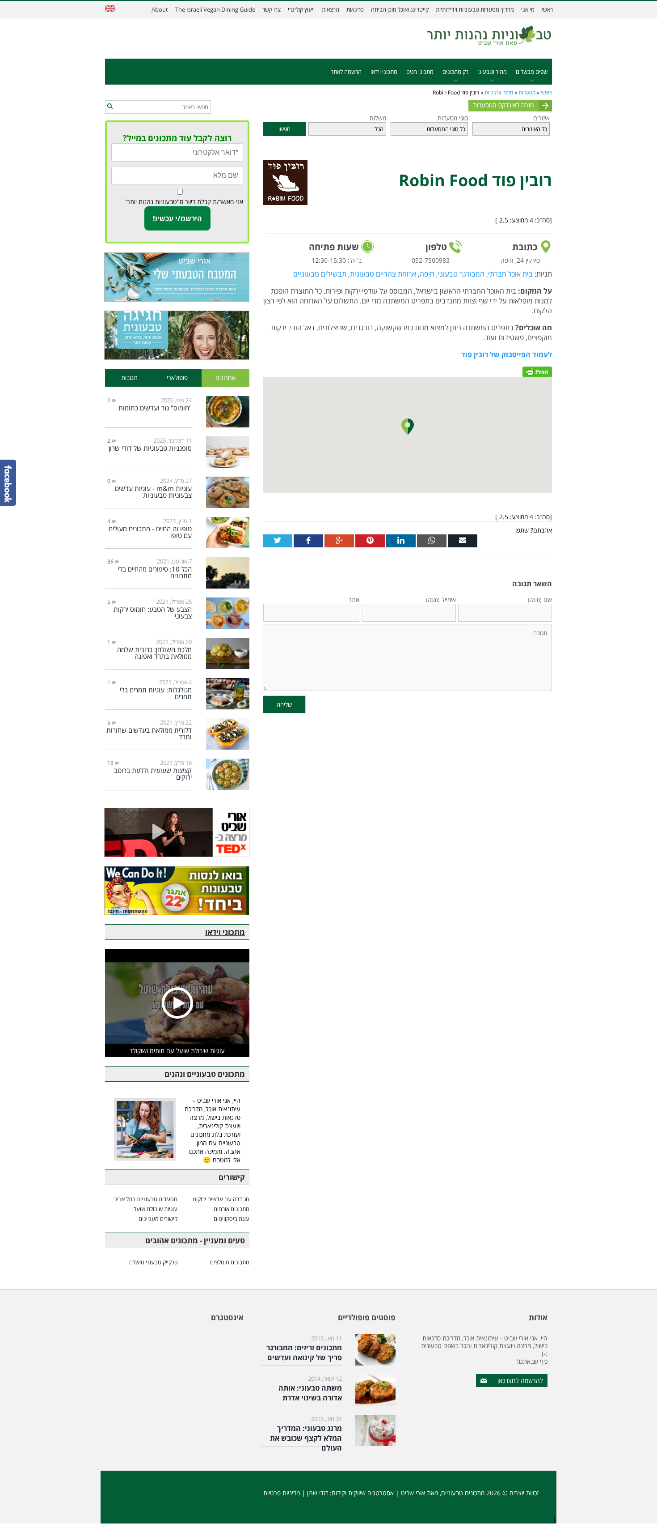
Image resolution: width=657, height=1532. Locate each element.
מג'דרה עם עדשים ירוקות (221, 1199)
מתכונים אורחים (231, 1209)
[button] (110, 106)
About (160, 9)
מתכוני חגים (420, 72)
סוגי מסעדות (453, 118)
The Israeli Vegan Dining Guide (215, 9)
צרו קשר (271, 9)
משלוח (378, 118)
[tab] (226, 378)
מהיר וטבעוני (492, 72)
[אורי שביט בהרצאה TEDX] (177, 832)
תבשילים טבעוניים (319, 274)
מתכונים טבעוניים (462, 1493)
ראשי (547, 9)
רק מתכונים (455, 72)
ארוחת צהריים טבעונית (383, 274)
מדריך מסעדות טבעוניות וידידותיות (475, 9)
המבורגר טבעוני (461, 274)
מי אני (528, 9)
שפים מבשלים (532, 72)
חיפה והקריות (498, 92)
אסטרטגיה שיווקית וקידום (363, 1493)
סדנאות (355, 9)
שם (540, 599)
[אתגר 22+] (177, 890)
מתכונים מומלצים (229, 1262)
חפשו (284, 129)
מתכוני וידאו (384, 72)
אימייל (441, 599)
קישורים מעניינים (158, 1219)
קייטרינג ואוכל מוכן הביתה (400, 9)
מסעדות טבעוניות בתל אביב (145, 1199)
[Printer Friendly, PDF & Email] (537, 371)
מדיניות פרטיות (281, 1493)
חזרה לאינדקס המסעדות (503, 105)
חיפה (427, 274)
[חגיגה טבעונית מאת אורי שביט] (177, 335)
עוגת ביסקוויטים (231, 1219)
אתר (354, 599)
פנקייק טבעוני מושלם (153, 1262)
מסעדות (526, 92)
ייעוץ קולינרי (301, 9)
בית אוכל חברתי (510, 274)
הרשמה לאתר (346, 72)
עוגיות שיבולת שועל (155, 1209)
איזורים (541, 118)
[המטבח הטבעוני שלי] (177, 277)
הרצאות (330, 9)
